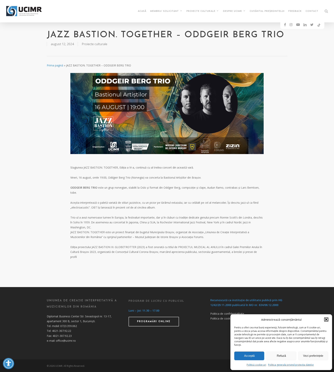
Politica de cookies (222, 318)
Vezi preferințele (313, 355)
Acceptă (249, 355)
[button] (326, 319)
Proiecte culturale (94, 44)
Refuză (281, 355)
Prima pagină (55, 65)
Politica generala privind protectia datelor (291, 364)
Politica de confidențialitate (227, 313)
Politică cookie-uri (256, 364)
